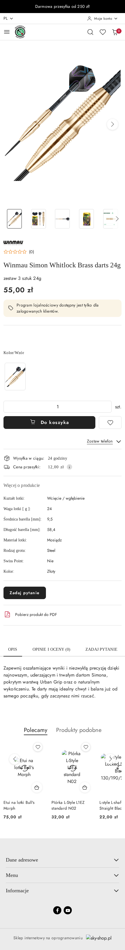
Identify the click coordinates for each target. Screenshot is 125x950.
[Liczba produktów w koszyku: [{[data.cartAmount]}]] (115, 31)
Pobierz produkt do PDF (36, 614)
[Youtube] (68, 910)
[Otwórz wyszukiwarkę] (90, 31)
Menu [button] (12, 875)
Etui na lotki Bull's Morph (19, 805)
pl (5, 18)
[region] (15, 376)
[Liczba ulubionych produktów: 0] (102, 31)
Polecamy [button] (35, 730)
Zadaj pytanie (25, 593)
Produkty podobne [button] (78, 730)
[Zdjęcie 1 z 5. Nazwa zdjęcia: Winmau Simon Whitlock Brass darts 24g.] (14, 219)
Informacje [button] (17, 890)
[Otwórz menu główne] (6, 31)
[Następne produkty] (110, 759)
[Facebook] (57, 910)
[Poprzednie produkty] (14, 759)
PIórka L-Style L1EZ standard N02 (68, 805)
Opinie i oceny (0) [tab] (52, 649)
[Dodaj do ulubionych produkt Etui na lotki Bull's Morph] (37, 747)
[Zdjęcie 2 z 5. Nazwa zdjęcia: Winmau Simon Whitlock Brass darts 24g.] (38, 219)
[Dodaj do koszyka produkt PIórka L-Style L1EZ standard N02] (85, 787)
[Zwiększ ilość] (107, 406)
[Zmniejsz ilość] (8, 406)
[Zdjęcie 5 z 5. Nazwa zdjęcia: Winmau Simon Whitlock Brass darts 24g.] (111, 219)
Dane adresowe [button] (22, 860)
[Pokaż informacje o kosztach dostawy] (69, 467)
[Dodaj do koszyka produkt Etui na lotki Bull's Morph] (37, 787)
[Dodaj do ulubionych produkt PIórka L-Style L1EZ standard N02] (85, 747)
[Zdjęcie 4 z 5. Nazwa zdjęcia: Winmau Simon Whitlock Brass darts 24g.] (86, 219)
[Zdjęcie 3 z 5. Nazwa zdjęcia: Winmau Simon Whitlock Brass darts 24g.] (63, 219)
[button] (112, 124)
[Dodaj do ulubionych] (110, 422)
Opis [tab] (12, 649)
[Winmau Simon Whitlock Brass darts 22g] (15, 376)
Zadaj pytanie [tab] (101, 649)
